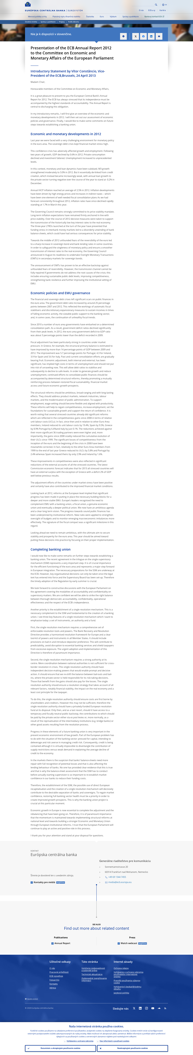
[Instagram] (146, 1008)
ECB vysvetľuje (56, 976)
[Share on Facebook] (143, 36)
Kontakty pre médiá (44, 882)
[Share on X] (135, 36)
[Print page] (123, 36)
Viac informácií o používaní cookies (114, 1041)
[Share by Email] (159, 36)
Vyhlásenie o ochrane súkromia (80, 1041)
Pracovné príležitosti (59, 972)
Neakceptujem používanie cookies (132, 1048)
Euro (102, 17)
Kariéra (163, 10)
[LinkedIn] (140, 1008)
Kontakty (53, 984)
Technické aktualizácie (92, 975)
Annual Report (62, 943)
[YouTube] (152, 1008)
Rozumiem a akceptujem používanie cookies (60, 1048)
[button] (160, 5)
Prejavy (62, 22)
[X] (134, 1008)
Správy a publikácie (131, 17)
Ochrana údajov (121, 968)
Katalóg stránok (32, 999)
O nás (141, 10)
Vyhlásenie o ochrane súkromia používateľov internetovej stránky (128, 974)
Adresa (52, 988)
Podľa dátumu (73, 22)
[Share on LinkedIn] (151, 36)
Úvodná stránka (31, 22)
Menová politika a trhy (37, 17)
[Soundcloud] (159, 1008)
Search (156, 5)
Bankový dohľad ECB (153, 17)
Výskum (113, 17)
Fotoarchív (54, 980)
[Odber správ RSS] (165, 1008)
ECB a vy (151, 10)
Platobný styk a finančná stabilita (66, 17)
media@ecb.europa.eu (120, 882)
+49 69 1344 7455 (117, 877)
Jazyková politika (121, 993)
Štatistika (90, 17)
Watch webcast (129, 943)
